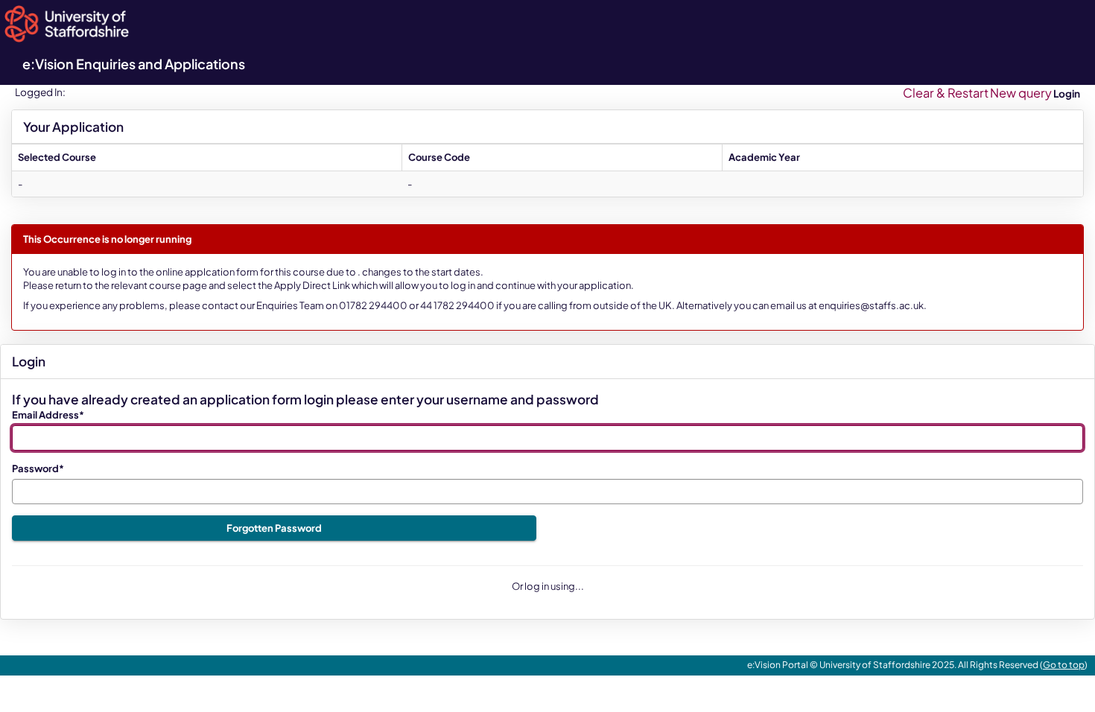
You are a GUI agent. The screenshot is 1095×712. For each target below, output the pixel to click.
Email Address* (48, 415)
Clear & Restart (945, 93)
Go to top (1064, 664)
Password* (38, 468)
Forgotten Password (274, 528)
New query (1021, 93)
